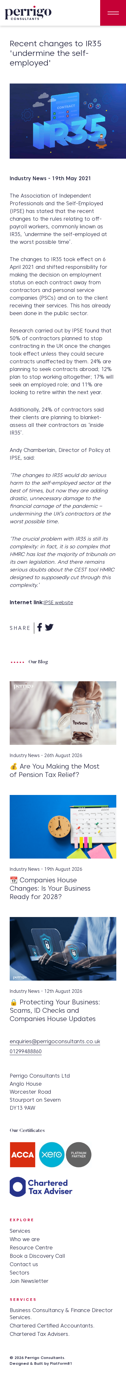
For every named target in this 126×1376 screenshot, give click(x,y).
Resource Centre (31, 1248)
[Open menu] (113, 13)
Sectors (19, 1273)
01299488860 (26, 1051)
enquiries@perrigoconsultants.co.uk (55, 1042)
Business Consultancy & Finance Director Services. (61, 1313)
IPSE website (58, 602)
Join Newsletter (29, 1281)
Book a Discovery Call (37, 1256)
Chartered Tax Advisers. (40, 1334)
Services (20, 1231)
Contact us (24, 1264)
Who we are (25, 1239)
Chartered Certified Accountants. (52, 1326)
